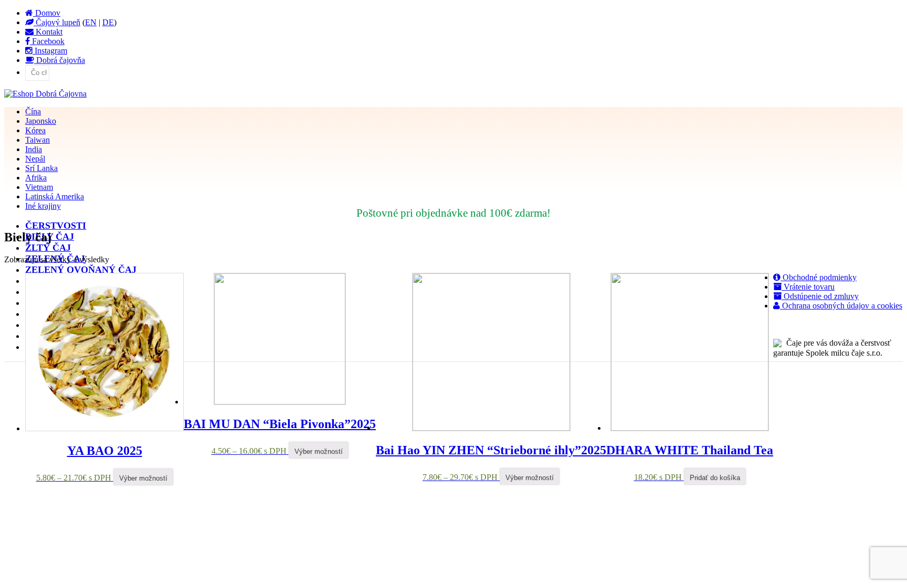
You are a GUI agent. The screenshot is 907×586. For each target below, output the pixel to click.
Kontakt (48, 31)
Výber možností (143, 478)
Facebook (47, 41)
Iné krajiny (43, 205)
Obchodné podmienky (819, 277)
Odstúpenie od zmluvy (820, 296)
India (33, 149)
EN (91, 22)
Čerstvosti (55, 225)
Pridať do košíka (715, 478)
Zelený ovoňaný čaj (80, 269)
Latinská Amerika (54, 196)
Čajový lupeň (57, 22)
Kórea (35, 130)
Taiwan (37, 139)
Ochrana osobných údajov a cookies (841, 305)
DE (108, 22)
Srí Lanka (41, 168)
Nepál (35, 158)
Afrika (36, 177)
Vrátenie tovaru (808, 286)
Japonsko (40, 120)
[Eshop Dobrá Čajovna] (45, 93)
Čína (33, 111)
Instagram (50, 50)
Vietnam (39, 187)
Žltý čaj (48, 247)
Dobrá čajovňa (59, 60)
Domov (46, 12)
